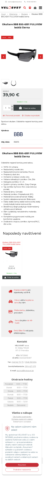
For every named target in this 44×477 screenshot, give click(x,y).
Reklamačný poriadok (22, 422)
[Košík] (35, 7)
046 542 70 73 (17, 362)
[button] (25, 7)
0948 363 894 (31, 2)
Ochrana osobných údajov (22, 419)
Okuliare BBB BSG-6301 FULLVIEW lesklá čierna (11, 243)
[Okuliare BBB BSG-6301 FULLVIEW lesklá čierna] (22, 55)
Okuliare (24, 14)
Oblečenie (13, 14)
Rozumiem (22, 465)
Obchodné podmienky (22, 417)
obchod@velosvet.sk (15, 2)
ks (9, 108)
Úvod (3, 14)
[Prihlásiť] (30, 7)
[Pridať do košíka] (11, 277)
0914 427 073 (30, 366)
